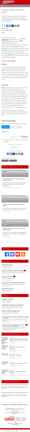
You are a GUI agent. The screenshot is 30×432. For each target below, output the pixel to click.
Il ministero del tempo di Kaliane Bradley (18, 372)
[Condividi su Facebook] (7, 26)
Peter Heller (17, 5)
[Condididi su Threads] (12, 26)
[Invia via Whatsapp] (15, 26)
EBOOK (5, 200)
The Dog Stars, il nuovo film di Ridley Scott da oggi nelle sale (14, 320)
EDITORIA (11, 361)
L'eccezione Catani (6, 266)
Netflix (12, 5)
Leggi (13, 342)
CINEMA (11, 345)
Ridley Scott (8, 5)
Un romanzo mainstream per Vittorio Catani (13, 284)
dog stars (23, 5)
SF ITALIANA (6, 174)
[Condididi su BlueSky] (10, 26)
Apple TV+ (3, 5)
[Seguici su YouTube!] (17, 254)
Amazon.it (19, 127)
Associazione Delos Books (14, 412)
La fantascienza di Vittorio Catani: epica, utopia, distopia (14, 179)
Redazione (20, 404)
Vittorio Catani (5, 39)
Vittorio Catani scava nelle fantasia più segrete (13, 205)
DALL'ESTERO (12, 353)
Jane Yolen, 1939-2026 (15, 355)
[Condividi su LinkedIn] (18, 26)
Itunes (12, 127)
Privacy (11, 404)
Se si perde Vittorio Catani (8, 278)
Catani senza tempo (7, 290)
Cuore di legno (9, 53)
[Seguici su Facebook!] (6, 254)
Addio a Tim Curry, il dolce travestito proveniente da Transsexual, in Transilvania (14, 328)
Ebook (6, 141)
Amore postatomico (7, 301)
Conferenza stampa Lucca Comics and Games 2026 (14, 395)
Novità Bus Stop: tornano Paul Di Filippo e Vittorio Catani (14, 229)
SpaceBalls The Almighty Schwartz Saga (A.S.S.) (15, 387)
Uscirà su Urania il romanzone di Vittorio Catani (13, 272)
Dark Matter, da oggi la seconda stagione (12, 307)
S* (7, 28)
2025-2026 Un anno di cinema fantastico (17, 347)
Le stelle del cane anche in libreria (18, 363)
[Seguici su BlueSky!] (12, 254)
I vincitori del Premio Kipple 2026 (10, 313)
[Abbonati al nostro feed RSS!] (23, 254)
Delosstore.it (6, 127)
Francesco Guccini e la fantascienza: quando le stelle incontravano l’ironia (19, 339)
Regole (15, 404)
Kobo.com (5, 131)
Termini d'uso (5, 404)
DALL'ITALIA (12, 337)
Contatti (26, 404)
